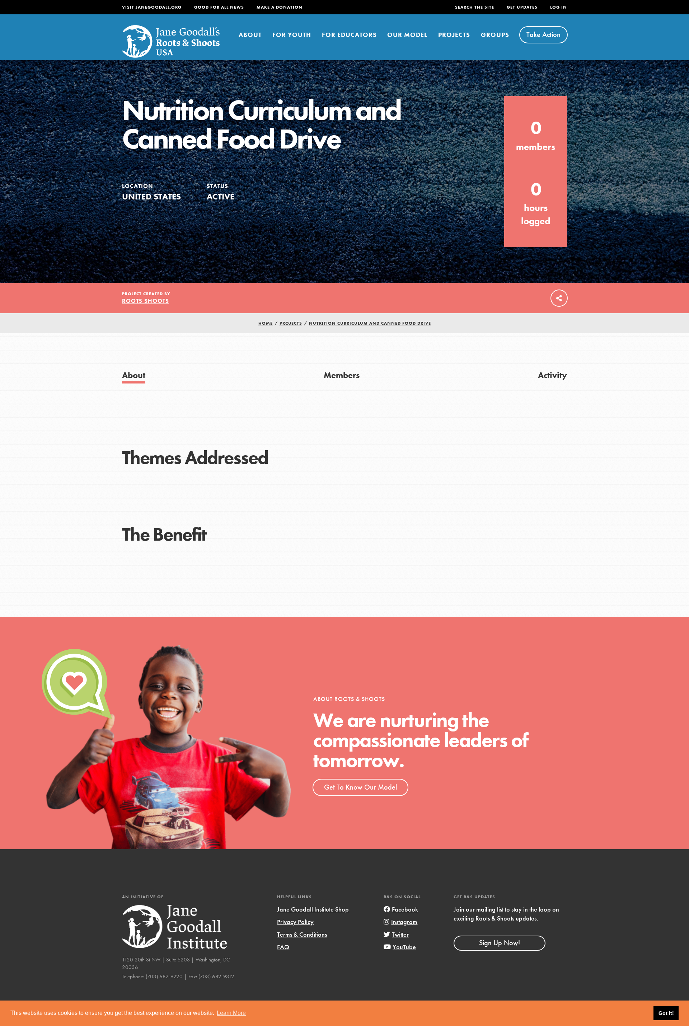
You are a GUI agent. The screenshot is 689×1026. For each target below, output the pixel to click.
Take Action (543, 34)
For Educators (349, 34)
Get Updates (522, 7)
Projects (454, 34)
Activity (552, 375)
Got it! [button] (666, 1013)
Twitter (400, 934)
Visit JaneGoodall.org (152, 7)
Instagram (404, 922)
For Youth (291, 34)
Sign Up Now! (499, 942)
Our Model (407, 34)
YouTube (404, 947)
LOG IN (558, 7)
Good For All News (219, 7)
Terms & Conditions (302, 934)
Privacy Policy (295, 922)
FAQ (283, 947)
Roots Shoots (145, 301)
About (250, 34)
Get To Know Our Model (360, 787)
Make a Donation (280, 7)
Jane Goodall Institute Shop (313, 909)
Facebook (405, 909)
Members (342, 375)
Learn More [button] (231, 1013)
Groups (495, 34)
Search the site (474, 7)
